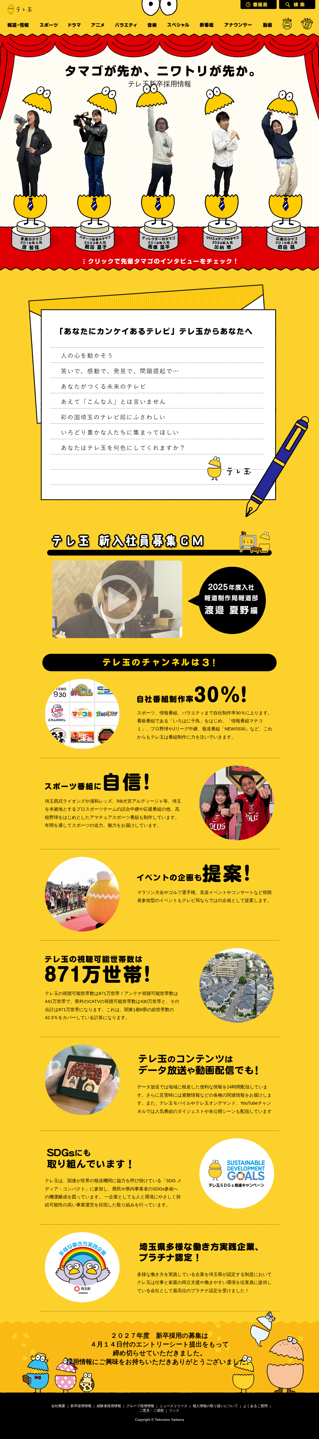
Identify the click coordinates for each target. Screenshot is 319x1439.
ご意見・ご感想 (151, 1410)
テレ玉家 (287, 24)
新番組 (207, 24)
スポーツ (48, 24)
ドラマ (74, 24)
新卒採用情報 (81, 1406)
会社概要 (58, 1406)
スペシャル (178, 24)
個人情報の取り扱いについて (215, 1406)
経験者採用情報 (109, 1406)
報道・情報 (18, 24)
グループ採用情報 (140, 1406)
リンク (174, 1410)
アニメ (98, 24)
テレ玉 (17, 8)
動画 (267, 24)
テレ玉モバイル (307, 24)
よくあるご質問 (255, 1406)
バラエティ (125, 24)
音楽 (151, 24)
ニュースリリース (173, 1406)
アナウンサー (238, 24)
